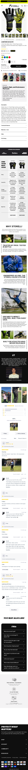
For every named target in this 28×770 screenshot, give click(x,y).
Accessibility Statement (6, 757)
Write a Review (22, 434)
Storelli (17, 769)
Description (4, 104)
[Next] (24, 20)
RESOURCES (4, 753)
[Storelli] (14, 5)
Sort (15, 438)
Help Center (15, 703)
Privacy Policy (15, 757)
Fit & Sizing (3, 138)
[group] (14, 1)
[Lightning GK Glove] (2, 36)
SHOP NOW (12, 215)
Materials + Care (5, 129)
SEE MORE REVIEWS (6, 99)
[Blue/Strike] (5, 57)
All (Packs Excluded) (9, 39)
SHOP (2, 739)
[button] (22, 6)
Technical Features (5, 125)
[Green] (7, 57)
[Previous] (3, 20)
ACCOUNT (4, 744)
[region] (14, 427)
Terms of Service (23, 757)
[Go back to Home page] (1, 40)
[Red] (9, 57)
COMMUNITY (5, 748)
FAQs (2, 134)
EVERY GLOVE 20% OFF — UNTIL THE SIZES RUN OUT (14, 1)
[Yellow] (2, 57)
